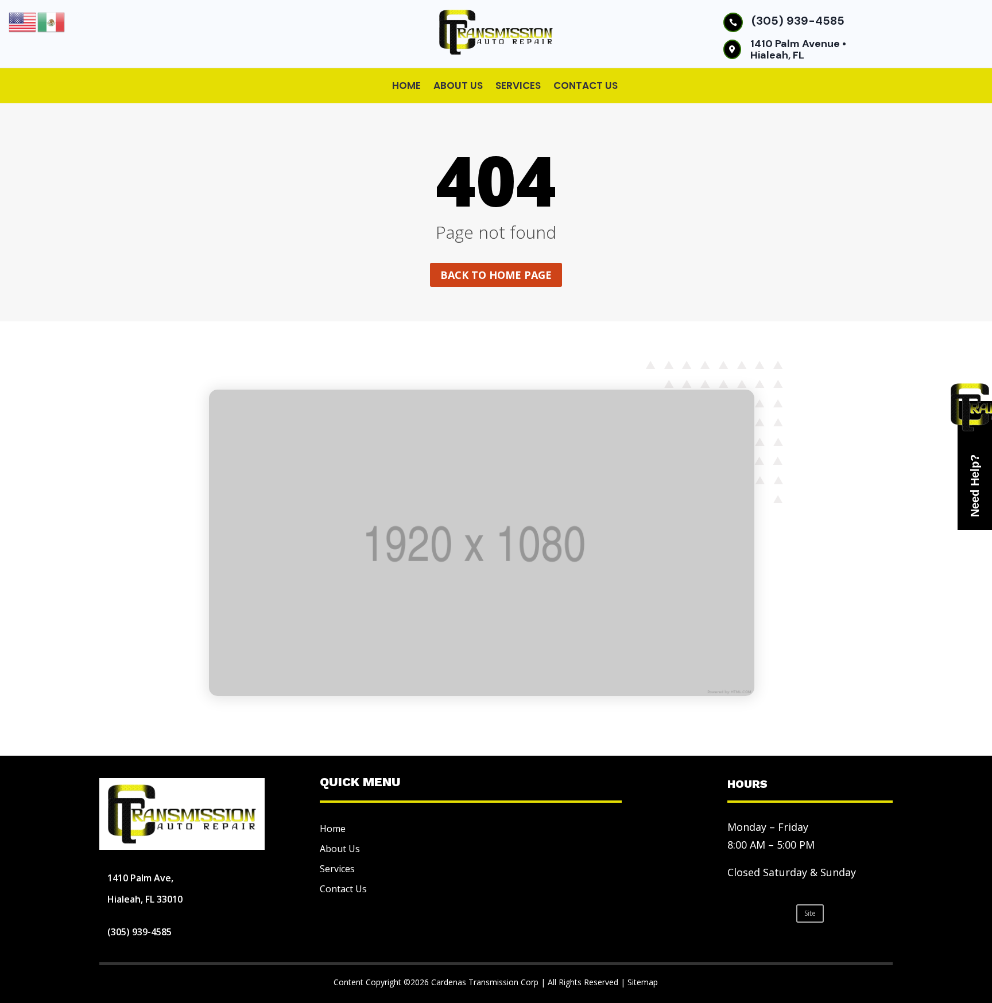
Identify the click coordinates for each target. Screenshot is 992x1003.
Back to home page (496, 275)
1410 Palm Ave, (140, 878)
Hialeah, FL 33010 (145, 899)
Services (518, 85)
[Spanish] (51, 21)
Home (406, 85)
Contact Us (585, 85)
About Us (458, 85)
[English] (23, 21)
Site (810, 913)
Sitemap (642, 982)
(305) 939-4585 (797, 20)
